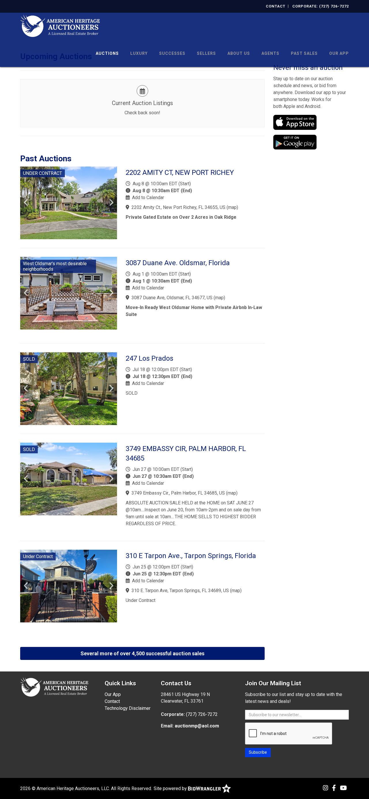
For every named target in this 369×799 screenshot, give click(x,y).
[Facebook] (334, 788)
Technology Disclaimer (127, 708)
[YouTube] (343, 788)
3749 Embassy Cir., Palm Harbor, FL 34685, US (178, 493)
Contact (275, 6)
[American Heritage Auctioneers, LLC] (60, 25)
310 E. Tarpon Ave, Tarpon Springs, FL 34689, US (180, 590)
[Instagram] (325, 788)
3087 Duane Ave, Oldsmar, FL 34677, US (171, 297)
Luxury (139, 53)
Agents (270, 53)
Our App (339, 53)
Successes (172, 53)
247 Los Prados (149, 358)
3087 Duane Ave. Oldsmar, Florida (178, 263)
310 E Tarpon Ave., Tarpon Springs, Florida (191, 556)
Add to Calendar (148, 197)
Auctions (107, 53)
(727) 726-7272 (202, 714)
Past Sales (304, 53)
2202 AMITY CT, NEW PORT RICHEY (180, 173)
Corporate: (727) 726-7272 (320, 6)
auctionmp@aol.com (197, 726)
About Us (238, 53)
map (232, 207)
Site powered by (171, 788)
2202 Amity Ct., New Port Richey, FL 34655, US (178, 207)
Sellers (206, 53)
